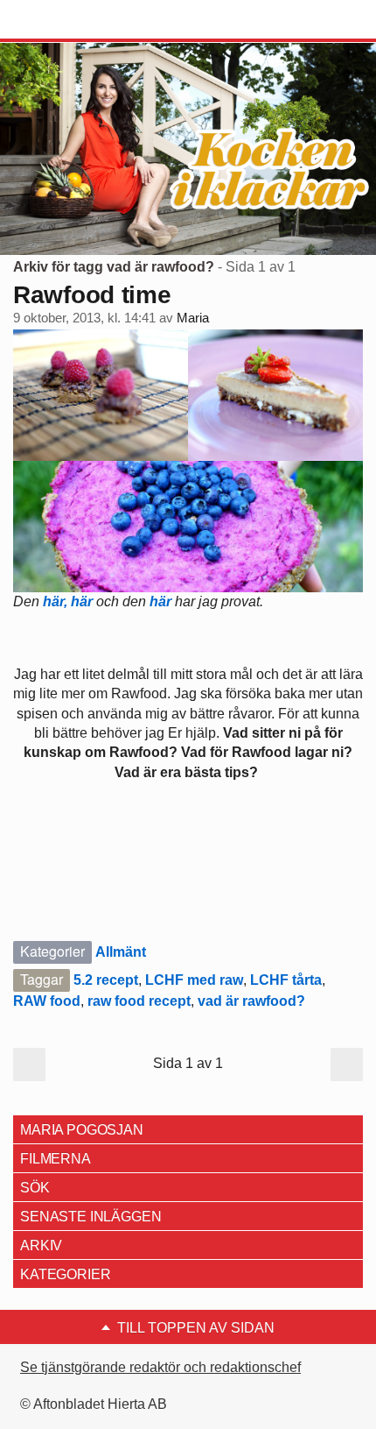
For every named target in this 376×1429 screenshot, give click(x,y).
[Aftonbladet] (78, 20)
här (83, 601)
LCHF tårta (286, 980)
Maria (193, 318)
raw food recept (139, 1001)
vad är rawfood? (251, 1001)
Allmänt (120, 951)
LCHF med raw (194, 980)
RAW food (46, 1001)
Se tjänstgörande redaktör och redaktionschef (160, 1367)
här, (55, 601)
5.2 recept (105, 980)
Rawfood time (92, 294)
